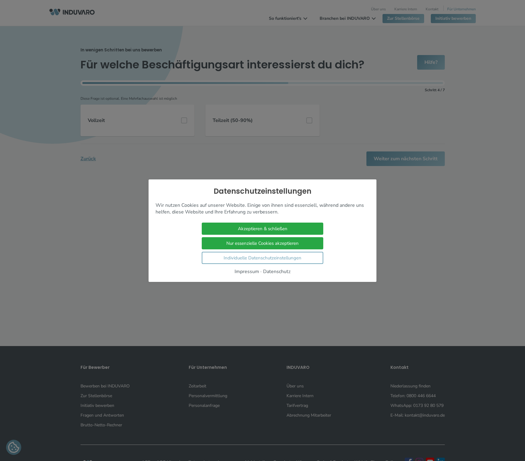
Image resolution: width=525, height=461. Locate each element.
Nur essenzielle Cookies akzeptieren (262, 243)
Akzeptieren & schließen (262, 228)
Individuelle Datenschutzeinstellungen (262, 258)
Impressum (247, 271)
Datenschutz (276, 271)
